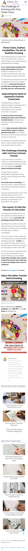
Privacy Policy (4, 547)
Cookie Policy (12, 547)
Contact (19, 547)
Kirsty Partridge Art (11, 270)
